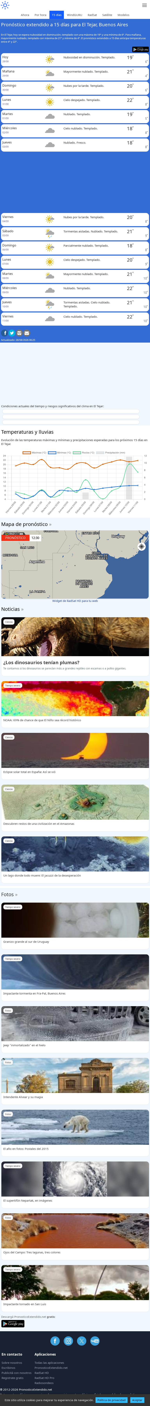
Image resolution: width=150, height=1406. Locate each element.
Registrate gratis (12, 1378)
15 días (57, 15)
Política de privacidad (111, 1400)
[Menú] (144, 5)
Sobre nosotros (12, 1363)
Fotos (7, 894)
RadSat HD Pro (44, 1378)
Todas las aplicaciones (49, 1363)
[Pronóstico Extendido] (5, 5)
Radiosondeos (44, 1383)
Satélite (107, 15)
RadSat (92, 15)
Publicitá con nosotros (16, 1373)
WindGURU (74, 15)
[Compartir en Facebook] (4, 333)
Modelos (123, 15)
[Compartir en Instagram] (19, 333)
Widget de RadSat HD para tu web (75, 601)
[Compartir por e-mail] (26, 333)
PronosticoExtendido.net (51, 1368)
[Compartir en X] (11, 333)
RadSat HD (42, 1373)
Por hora (40, 15)
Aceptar (137, 1400)
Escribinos (8, 1368)
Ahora (25, 15)
